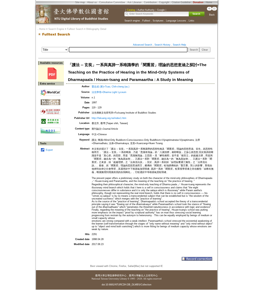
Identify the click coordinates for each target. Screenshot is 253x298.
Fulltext (146, 20)
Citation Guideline (181, 2)
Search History (162, 44)
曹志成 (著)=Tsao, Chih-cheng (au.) (110, 86)
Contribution (150, 2)
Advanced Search (142, 44)
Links (191, 20)
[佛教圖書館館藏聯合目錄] (50, 119)
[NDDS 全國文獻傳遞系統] (50, 132)
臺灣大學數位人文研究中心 (143, 275)
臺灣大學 (100, 275)
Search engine (132, 20)
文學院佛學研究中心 (115, 275)
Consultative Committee (112, 2)
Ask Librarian (134, 2)
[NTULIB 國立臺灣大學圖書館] (50, 110)
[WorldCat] (50, 92)
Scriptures (158, 20)
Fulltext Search (75, 29)
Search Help (179, 44)
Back (212, 14)
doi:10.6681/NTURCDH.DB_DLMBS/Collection (126, 284)
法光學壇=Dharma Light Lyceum (109, 92)
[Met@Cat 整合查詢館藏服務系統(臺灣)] (50, 100)
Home (209, 2)
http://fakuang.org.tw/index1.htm (109, 118)
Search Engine (56, 29)
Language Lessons (176, 20)
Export (49, 150)
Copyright (164, 2)
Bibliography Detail (96, 29)
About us (92, 2)
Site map (80, 2)
